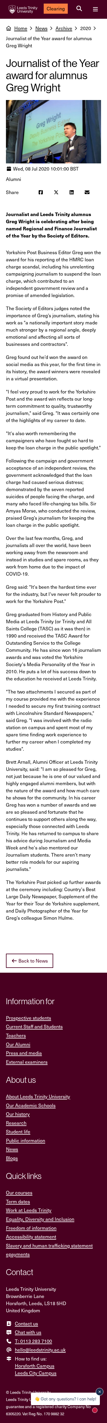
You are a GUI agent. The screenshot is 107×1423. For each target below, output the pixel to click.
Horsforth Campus (34, 1366)
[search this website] (79, 8)
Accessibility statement (31, 1236)
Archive (64, 28)
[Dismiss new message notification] (99, 1392)
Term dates (18, 1201)
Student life (18, 1131)
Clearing (56, 8)
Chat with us (28, 1332)
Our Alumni (18, 1044)
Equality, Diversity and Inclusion (40, 1219)
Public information (25, 1140)
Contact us (26, 1323)
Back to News (32, 960)
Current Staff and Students (34, 1026)
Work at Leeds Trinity (28, 1210)
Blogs (12, 1158)
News (41, 28)
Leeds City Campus (35, 1373)
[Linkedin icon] (72, 192)
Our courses (19, 1192)
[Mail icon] (87, 192)
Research (16, 1123)
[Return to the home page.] (23, 9)
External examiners (27, 1062)
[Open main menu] (95, 10)
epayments (18, 1254)
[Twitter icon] (56, 192)
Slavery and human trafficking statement (49, 1245)
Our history (18, 1114)
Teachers (16, 1035)
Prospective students (28, 1018)
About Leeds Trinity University (38, 1096)
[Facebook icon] (41, 192)
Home (20, 28)
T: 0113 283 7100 (33, 1341)
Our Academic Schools (31, 1105)
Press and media (24, 1053)
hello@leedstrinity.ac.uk (40, 1350)
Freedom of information (31, 1228)
